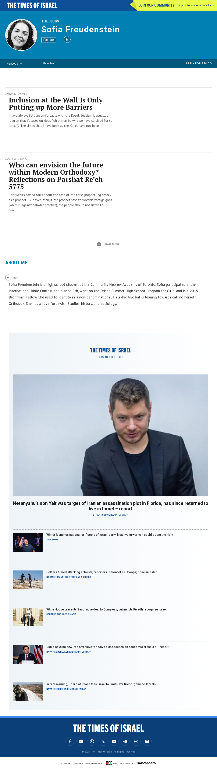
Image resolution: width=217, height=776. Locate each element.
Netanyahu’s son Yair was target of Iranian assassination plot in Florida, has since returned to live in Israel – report (110, 506)
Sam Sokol (52, 540)
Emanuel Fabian (77, 689)
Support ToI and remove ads (195, 5)
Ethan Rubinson (102, 515)
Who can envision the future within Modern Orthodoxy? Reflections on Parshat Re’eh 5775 (56, 175)
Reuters (51, 614)
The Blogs (50, 21)
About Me (48, 63)
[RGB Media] (112, 763)
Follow (48, 40)
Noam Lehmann (55, 577)
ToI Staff (122, 515)
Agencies (86, 577)
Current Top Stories (111, 357)
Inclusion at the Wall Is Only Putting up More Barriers (56, 103)
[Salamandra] (146, 763)
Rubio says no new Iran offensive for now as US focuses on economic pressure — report (107, 647)
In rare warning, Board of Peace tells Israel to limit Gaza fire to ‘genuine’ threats (101, 684)
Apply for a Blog (199, 63)
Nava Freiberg (54, 652)
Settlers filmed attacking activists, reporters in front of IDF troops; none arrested (101, 572)
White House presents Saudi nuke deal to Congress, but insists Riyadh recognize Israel (106, 609)
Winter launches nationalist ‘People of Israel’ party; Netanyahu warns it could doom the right (109, 534)
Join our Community (156, 5)
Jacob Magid (69, 614)
